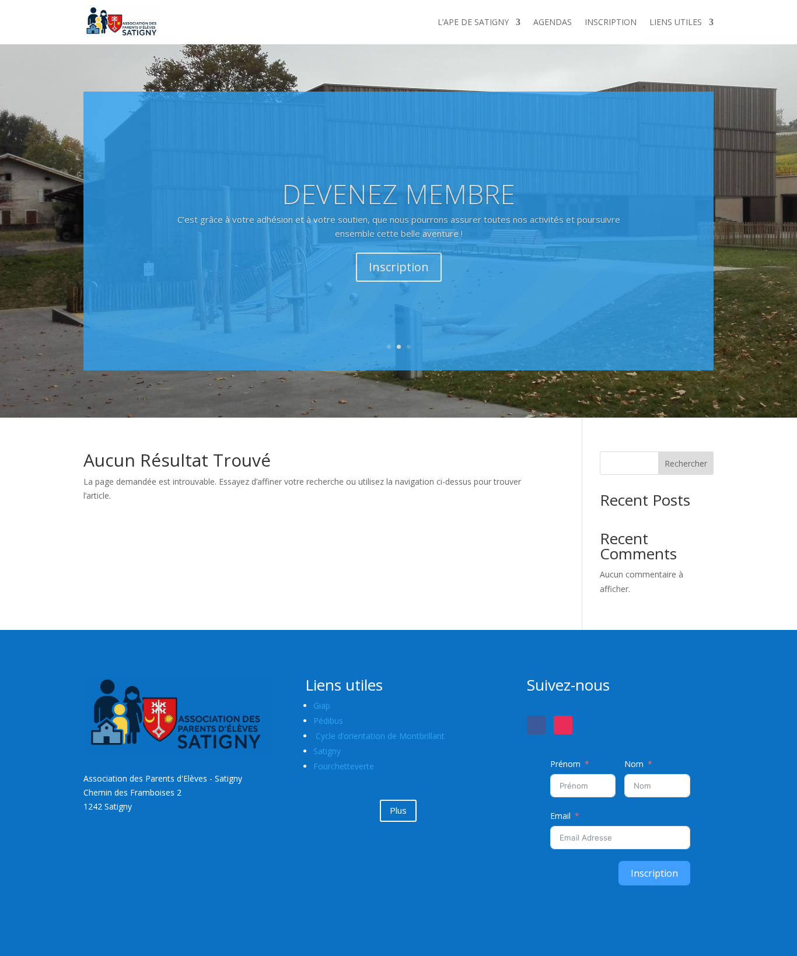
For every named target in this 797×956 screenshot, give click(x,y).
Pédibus (328, 720)
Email (560, 815)
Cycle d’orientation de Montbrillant (380, 735)
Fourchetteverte (343, 766)
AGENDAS (552, 21)
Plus (398, 810)
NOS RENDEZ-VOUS (399, 202)
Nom (634, 763)
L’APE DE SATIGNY (473, 21)
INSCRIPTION (611, 21)
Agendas (398, 261)
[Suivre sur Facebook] (536, 725)
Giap (321, 705)
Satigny (327, 751)
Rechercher (686, 463)
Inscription (654, 873)
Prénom (565, 763)
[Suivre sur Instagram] (563, 725)
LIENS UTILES (675, 21)
